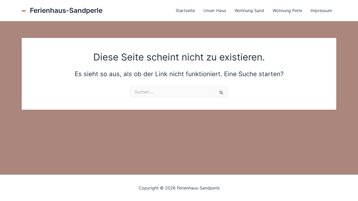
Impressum (321, 10)
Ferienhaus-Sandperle (66, 10)
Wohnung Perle (287, 10)
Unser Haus (214, 10)
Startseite (185, 10)
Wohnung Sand (249, 10)
